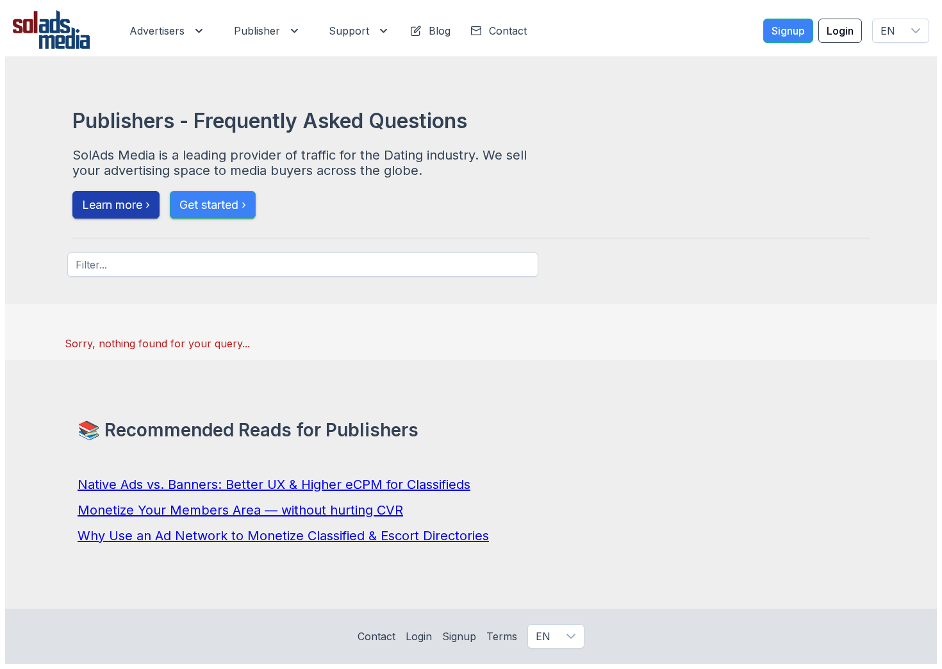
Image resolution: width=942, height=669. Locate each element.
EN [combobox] (887, 30)
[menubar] (332, 30)
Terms (501, 636)
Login (419, 636)
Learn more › (116, 204)
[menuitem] (163, 30)
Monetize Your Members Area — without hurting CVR (240, 510)
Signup (459, 636)
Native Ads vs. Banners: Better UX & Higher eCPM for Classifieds (274, 484)
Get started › (212, 204)
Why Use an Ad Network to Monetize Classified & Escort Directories (283, 535)
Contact (376, 636)
